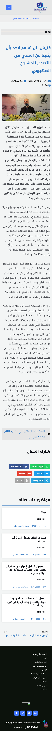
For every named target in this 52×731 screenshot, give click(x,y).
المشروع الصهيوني (32, 431)
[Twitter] (29, 713)
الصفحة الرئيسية (40, 654)
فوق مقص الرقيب (39, 677)
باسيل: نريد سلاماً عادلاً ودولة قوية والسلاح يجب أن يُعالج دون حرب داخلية (26, 602)
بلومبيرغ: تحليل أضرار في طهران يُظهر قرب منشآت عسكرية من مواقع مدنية (26, 570)
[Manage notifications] (46, 725)
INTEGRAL (32, 727)
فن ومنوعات (41, 685)
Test (43, 512)
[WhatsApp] (35, 713)
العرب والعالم (41, 662)
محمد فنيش (36, 437)
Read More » (41, 519)
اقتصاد (44, 681)
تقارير (44, 669)
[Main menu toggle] (8, 7)
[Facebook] (16, 713)
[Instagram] (22, 713)
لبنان (45, 658)
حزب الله (11, 431)
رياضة (44, 689)
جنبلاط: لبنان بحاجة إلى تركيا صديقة (28, 539)
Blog (48, 31)
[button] (40, 466)
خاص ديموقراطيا (40, 665)
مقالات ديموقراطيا (39, 673)
